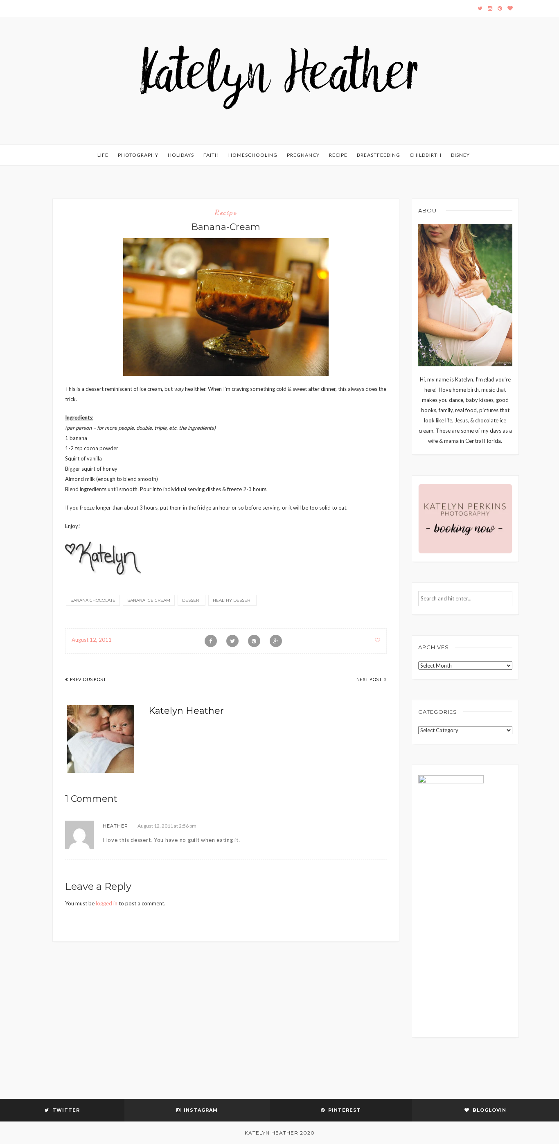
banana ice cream (148, 600)
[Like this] (377, 639)
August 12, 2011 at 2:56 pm (166, 826)
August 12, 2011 (92, 639)
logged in (106, 903)
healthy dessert (232, 600)
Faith (211, 155)
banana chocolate (92, 600)
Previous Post (88, 679)
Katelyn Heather (186, 710)
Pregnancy (303, 155)
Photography (138, 155)
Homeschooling (252, 155)
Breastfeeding (378, 155)
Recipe (338, 155)
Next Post (369, 679)
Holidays (181, 155)
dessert (191, 600)
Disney (460, 155)
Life (102, 155)
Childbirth (426, 155)
